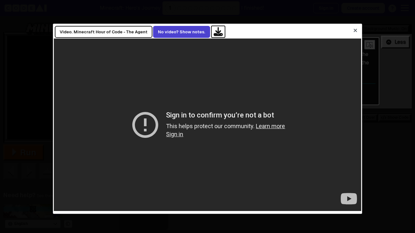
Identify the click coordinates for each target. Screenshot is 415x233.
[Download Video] (218, 32)
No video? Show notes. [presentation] (181, 32)
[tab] (103, 32)
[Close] (355, 30)
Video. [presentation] (104, 32)
